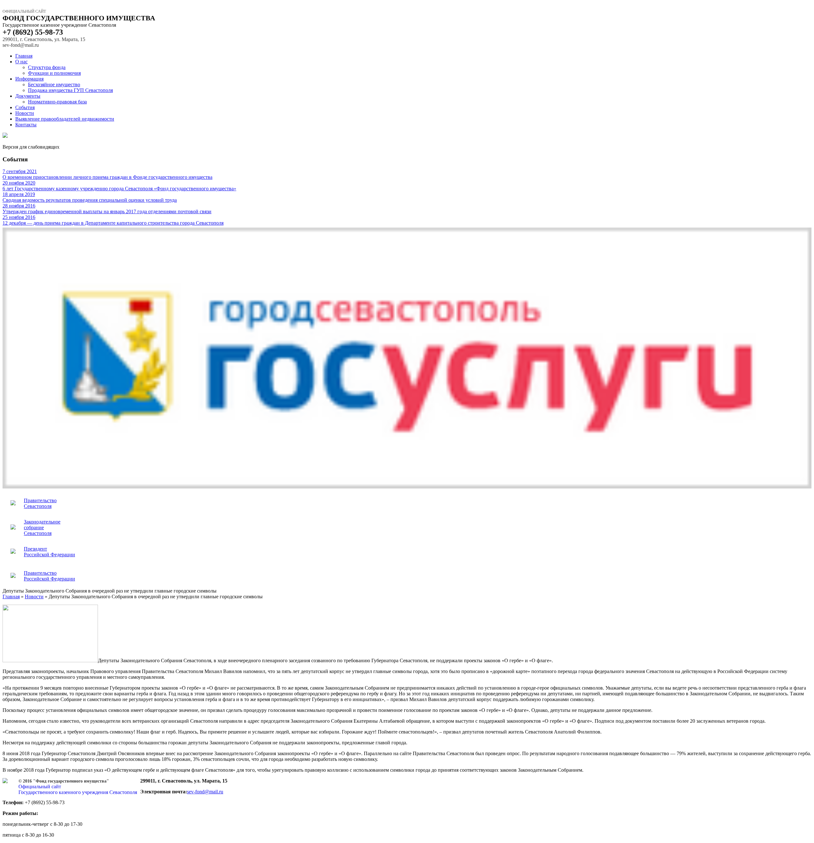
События (25, 107)
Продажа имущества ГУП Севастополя (70, 90)
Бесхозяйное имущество (54, 84)
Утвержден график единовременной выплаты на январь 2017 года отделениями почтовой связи (107, 208)
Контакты (26, 124)
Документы (27, 96)
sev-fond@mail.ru (205, 791)
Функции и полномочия (54, 73)
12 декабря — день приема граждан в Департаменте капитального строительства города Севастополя (113, 220)
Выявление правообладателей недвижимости (64, 119)
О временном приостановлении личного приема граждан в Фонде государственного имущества (107, 174)
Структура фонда (47, 67)
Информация (29, 78)
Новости (24, 113)
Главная (23, 56)
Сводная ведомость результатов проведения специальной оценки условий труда (90, 197)
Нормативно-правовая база (57, 101)
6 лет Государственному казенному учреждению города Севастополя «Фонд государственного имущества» (119, 185)
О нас (21, 61)
